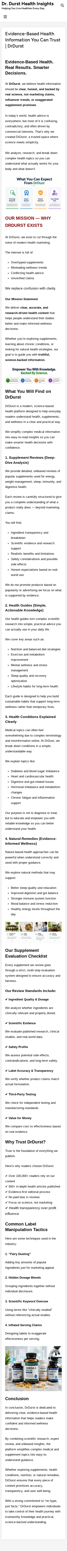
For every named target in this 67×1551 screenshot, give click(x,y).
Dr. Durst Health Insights (28, 3)
